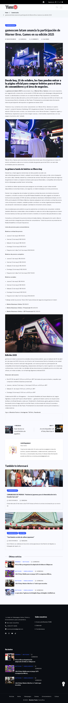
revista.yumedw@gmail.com (15, 629)
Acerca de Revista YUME (44, 622)
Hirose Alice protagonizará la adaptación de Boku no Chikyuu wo (33, 564)
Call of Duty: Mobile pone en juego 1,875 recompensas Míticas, (33, 574)
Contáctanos (40, 629)
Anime (19, 696)
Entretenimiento (46, 696)
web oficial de (15, 175)
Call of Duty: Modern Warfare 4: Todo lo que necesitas (31, 583)
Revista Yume (14, 412)
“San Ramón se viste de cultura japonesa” (20, 537)
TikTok (30, 412)
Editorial (38, 625)
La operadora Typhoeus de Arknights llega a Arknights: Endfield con (35, 593)
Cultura (57, 696)
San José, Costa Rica (12, 623)
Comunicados (15, 12)
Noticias (11, 696)
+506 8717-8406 (12, 626)
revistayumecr (13, 500)
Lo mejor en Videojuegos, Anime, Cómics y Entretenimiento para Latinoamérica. (17, 619)
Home (6, 12)
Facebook (37, 412)
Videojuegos (27, 696)
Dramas (36, 696)
